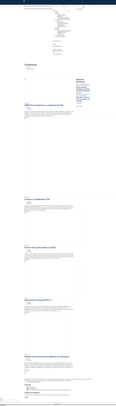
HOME (28, 67)
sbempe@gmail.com (86, 1)
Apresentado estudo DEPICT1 (38, 300)
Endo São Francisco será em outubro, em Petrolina (83, 99)
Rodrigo (29, 107)
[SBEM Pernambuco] (28, 5)
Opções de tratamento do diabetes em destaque (46, 356)
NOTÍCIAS (29, 109)
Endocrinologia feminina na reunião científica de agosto (83, 89)
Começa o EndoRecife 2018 (37, 199)
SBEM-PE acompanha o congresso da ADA (43, 105)
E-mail (54, 44)
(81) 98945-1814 (87, 2)
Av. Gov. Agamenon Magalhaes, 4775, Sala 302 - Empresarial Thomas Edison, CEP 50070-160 (49, 390)
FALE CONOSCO (57, 54)
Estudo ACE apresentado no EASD (40, 247)
